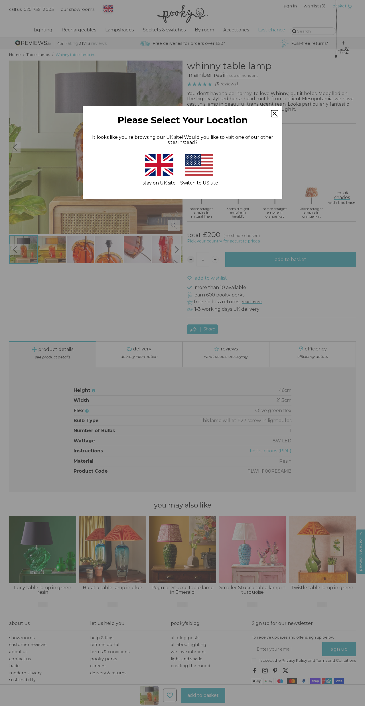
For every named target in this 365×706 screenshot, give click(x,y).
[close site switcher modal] (274, 113)
